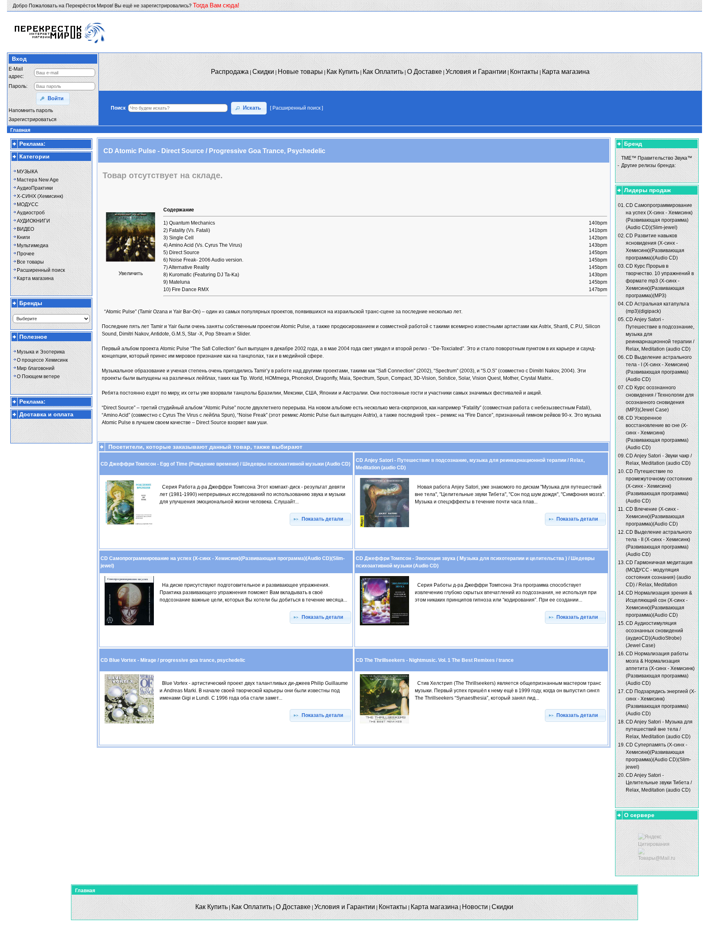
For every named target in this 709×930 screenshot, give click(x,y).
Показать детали (323, 519)
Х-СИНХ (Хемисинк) (40, 196)
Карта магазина (35, 278)
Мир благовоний (36, 368)
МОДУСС (28, 204)
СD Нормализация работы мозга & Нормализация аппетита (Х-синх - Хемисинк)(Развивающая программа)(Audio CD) (660, 668)
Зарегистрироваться (33, 119)
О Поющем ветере (38, 376)
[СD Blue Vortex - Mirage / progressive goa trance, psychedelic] (129, 724)
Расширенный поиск (41, 270)
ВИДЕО (25, 229)
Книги (23, 237)
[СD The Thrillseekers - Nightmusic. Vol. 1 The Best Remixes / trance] (384, 724)
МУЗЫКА (27, 172)
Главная (20, 130)
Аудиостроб (31, 213)
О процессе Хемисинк (42, 360)
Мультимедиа (32, 245)
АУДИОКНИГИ (33, 221)
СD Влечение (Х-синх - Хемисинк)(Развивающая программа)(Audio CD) (655, 516)
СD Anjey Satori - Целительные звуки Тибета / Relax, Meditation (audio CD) (659, 782)
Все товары (30, 262)
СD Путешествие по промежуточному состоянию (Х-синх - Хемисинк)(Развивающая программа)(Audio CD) (659, 486)
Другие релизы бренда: (648, 165)
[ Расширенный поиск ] (296, 108)
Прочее (25, 254)
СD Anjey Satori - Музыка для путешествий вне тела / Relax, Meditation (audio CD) (659, 729)
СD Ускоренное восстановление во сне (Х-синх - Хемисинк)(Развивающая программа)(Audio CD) (657, 432)
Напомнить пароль (31, 110)
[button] (53, 98)
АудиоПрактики (35, 188)
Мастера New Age (38, 180)
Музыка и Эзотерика (41, 352)
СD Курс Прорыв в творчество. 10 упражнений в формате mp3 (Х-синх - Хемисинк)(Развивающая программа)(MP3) (660, 281)
